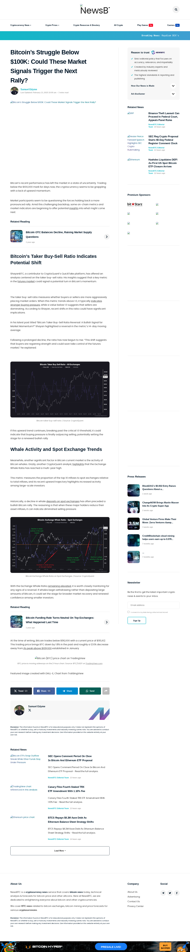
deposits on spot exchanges (62, 501)
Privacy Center (136, 906)
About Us (132, 892)
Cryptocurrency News (19, 25)
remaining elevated (59, 586)
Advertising (134, 897)
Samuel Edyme (28, 89)
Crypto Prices (51, 25)
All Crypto (118, 25)
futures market (26, 281)
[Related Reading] (107, 237)
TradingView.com (94, 664)
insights (73, 208)
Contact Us (134, 901)
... (143, 552)
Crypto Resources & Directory (86, 25)
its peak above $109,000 (37, 648)
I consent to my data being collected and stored (149, 612)
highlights (78, 464)
